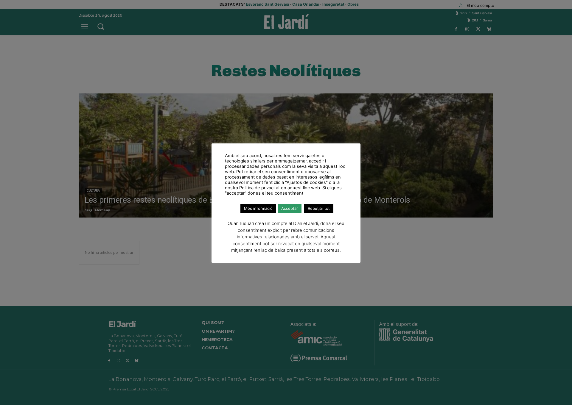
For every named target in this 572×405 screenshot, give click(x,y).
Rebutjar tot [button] (319, 208)
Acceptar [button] (289, 208)
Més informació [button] (258, 208)
